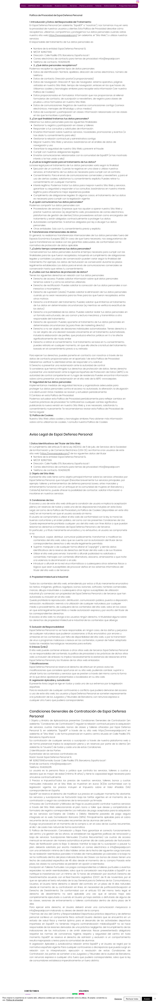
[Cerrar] (155, 999)
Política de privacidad (14, 1000)
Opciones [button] (118, 999)
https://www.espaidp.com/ (63, 35)
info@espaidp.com (120, 847)
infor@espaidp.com (109, 58)
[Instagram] (137, 2)
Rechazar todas (132, 999)
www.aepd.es (109, 378)
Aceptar (147, 999)
